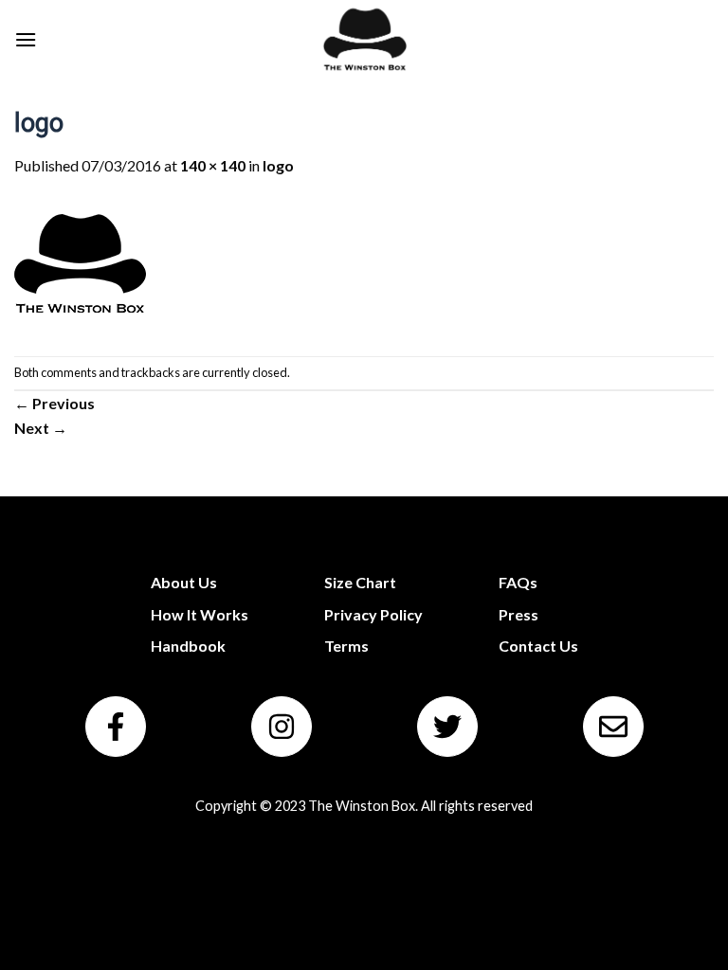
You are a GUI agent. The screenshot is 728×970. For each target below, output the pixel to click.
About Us (184, 582)
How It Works (199, 614)
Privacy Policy (373, 614)
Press (518, 614)
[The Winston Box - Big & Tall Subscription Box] (364, 39)
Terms (346, 646)
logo (278, 165)
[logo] (80, 265)
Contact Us (538, 646)
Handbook (188, 646)
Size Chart (360, 582)
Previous (54, 403)
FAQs (518, 582)
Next (40, 428)
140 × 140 (213, 165)
